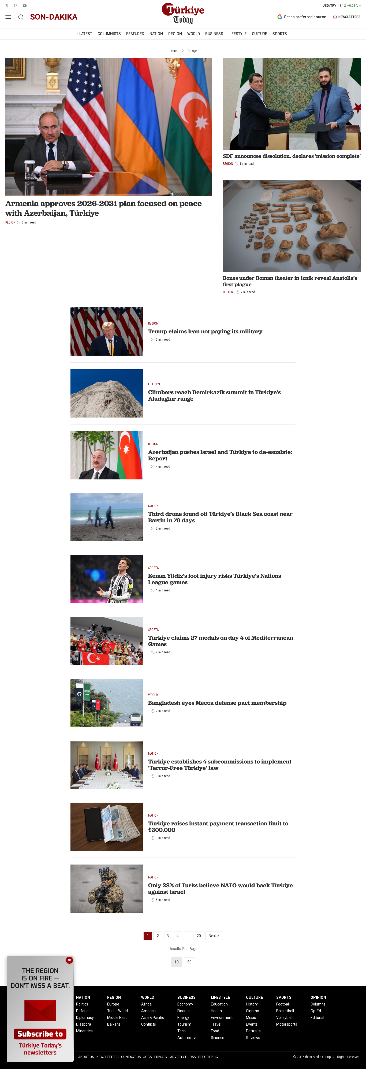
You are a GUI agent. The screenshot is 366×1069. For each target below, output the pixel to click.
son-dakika (53, 16)
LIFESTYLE (238, 33)
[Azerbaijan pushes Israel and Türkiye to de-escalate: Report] (106, 455)
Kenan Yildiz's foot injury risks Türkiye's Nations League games (214, 579)
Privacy (160, 1057)
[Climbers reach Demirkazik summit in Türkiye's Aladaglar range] (106, 393)
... (187, 936)
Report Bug (208, 1057)
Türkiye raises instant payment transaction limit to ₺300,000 (218, 826)
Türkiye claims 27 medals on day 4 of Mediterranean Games (220, 641)
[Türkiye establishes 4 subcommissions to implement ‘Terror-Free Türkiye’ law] (106, 765)
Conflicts (148, 1024)
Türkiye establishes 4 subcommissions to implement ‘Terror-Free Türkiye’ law (220, 765)
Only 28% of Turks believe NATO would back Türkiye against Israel (220, 888)
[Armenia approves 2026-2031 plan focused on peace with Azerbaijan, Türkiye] (108, 127)
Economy (185, 1004)
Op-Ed (316, 1011)
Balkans (114, 1024)
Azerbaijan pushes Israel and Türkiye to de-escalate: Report (220, 455)
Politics (82, 1004)
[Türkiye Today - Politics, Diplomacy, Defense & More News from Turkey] (183, 14)
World (153, 695)
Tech (181, 1031)
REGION (175, 33)
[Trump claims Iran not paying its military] (106, 331)
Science (217, 1037)
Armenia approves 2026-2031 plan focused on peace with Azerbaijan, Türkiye (103, 208)
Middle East (117, 1017)
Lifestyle (155, 384)
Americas (149, 1011)
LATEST (85, 33)
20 (199, 936)
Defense (83, 1011)
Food (215, 1031)
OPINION (318, 997)
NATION (156, 33)
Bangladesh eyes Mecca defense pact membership (217, 702)
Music (251, 1017)
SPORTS (279, 33)
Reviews (253, 1037)
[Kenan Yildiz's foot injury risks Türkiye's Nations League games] (106, 579)
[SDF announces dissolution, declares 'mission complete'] (292, 104)
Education (219, 1004)
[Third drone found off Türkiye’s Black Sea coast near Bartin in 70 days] (106, 517)
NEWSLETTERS (349, 17)
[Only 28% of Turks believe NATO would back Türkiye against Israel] (106, 889)
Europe (113, 1004)
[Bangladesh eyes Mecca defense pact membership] (106, 703)
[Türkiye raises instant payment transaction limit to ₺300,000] (106, 827)
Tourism (184, 1024)
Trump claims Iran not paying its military (205, 331)
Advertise (178, 1057)
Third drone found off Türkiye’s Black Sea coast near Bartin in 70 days (220, 517)
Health (216, 1011)
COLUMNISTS (109, 33)
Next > (214, 936)
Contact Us (131, 1057)
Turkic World (117, 1011)
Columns (318, 1004)
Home (173, 51)
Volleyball (284, 1017)
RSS (193, 1057)
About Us (86, 1057)
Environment (222, 1017)
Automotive (187, 1037)
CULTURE (259, 33)
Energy (183, 1017)
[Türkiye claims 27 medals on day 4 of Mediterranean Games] (106, 641)
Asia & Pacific (152, 1017)
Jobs (147, 1057)
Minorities (84, 1031)
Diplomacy (85, 1017)
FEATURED (135, 33)
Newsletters (107, 1057)
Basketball (285, 1011)
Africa (146, 1004)
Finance (184, 1011)
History (252, 1004)
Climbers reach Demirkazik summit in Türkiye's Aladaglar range (214, 395)
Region (228, 164)
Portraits (253, 1031)
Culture (228, 292)
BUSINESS (214, 33)
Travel (216, 1024)
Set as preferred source (305, 17)
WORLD (193, 33)
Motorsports (286, 1024)
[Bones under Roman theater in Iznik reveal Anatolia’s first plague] (292, 226)
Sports (153, 568)
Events (251, 1024)
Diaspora (83, 1024)
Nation (153, 506)
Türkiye (192, 51)
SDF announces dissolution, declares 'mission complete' (292, 156)
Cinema (252, 1011)
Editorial (317, 1017)
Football (283, 1004)
